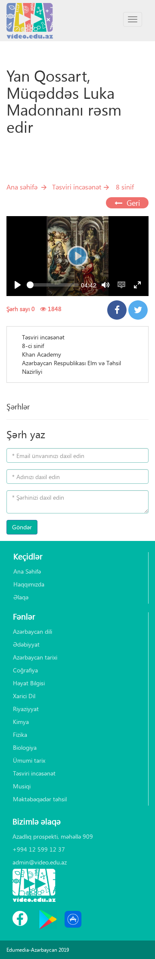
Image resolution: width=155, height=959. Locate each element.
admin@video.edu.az (39, 862)
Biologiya (25, 747)
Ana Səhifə (27, 571)
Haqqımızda (28, 584)
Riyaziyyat (26, 709)
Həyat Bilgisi (29, 683)
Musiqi (22, 786)
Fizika (20, 734)
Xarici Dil (24, 696)
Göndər (22, 527)
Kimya (21, 722)
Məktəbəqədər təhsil (40, 799)
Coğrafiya (25, 670)
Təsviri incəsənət (76, 186)
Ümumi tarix (29, 760)
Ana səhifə (21, 186)
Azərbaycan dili (32, 631)
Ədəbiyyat (26, 644)
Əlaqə (20, 597)
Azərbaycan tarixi (35, 657)
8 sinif (125, 186)
